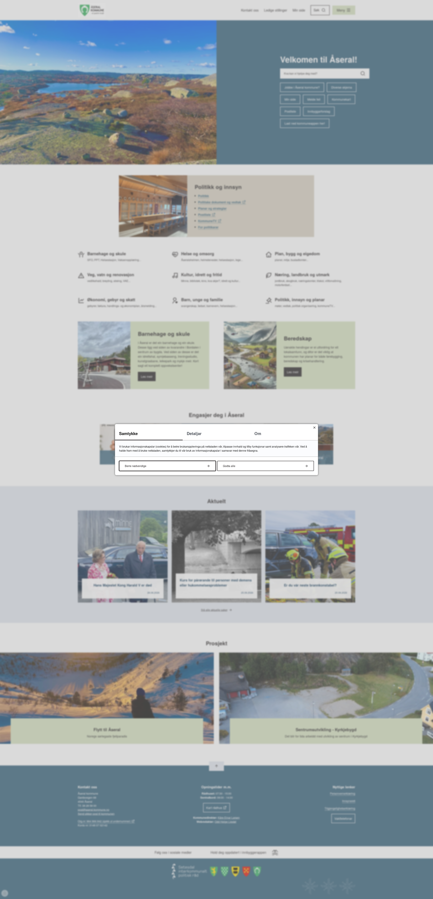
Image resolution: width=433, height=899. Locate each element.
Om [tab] (257, 433)
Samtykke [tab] (128, 433)
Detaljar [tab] (194, 433)
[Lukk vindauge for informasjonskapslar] (314, 427)
